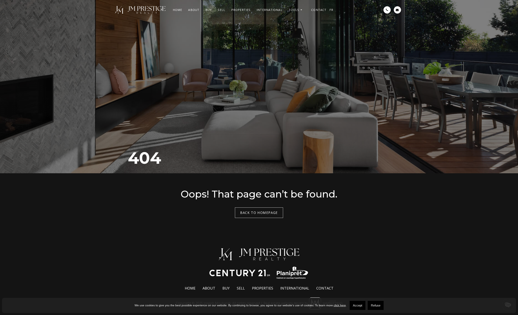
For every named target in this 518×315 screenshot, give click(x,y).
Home (177, 10)
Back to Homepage (259, 212)
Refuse (375, 305)
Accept (357, 305)
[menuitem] (331, 10)
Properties (241, 10)
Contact (318, 10)
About (193, 10)
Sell (221, 10)
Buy (208, 10)
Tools (294, 10)
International (269, 10)
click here (340, 305)
